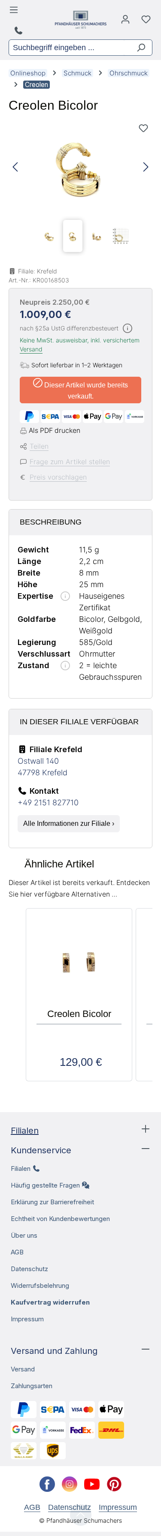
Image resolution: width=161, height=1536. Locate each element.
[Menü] (15, 12)
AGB (17, 1252)
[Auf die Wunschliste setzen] (143, 128)
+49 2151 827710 (48, 802)
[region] (80, 187)
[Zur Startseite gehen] (81, 20)
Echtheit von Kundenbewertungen (60, 1219)
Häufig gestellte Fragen (45, 1185)
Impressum (27, 1319)
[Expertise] (65, 596)
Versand (31, 349)
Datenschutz (29, 1269)
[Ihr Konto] (125, 21)
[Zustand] (65, 666)
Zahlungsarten (31, 1386)
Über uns (24, 1235)
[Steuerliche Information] (127, 329)
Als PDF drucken (54, 430)
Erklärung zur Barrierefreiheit (52, 1202)
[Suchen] (137, 47)
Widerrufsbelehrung (40, 1285)
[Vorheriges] (15, 167)
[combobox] (66, 47)
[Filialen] (19, 30)
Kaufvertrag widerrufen (50, 1302)
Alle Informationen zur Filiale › (68, 823)
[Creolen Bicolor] (80, 167)
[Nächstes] (146, 167)
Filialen (25, 1130)
